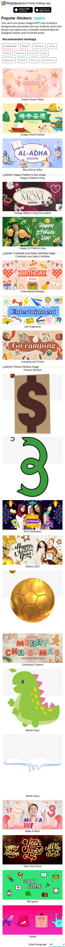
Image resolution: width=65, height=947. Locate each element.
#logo (52, 46)
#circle (32, 53)
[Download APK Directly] (23, 10)
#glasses (9, 60)
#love (25, 46)
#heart (7, 53)
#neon (34, 60)
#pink (22, 60)
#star (44, 53)
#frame (20, 53)
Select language (37, 944)
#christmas (49, 60)
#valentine (10, 46)
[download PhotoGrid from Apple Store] (42, 10)
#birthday (39, 46)
